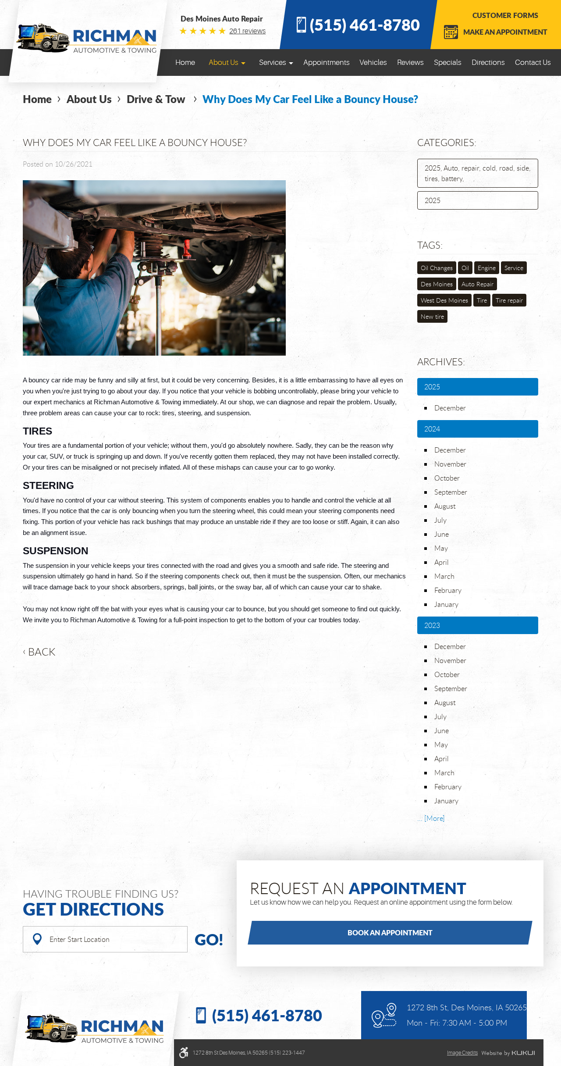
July (440, 520)
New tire (432, 316)
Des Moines (437, 284)
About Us (223, 62)
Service (513, 268)
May (441, 548)
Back (41, 652)
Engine (487, 268)
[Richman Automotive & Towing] (88, 38)
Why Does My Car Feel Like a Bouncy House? (310, 99)
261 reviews (247, 31)
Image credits (462, 1053)
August (444, 506)
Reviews (410, 62)
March (444, 576)
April (441, 562)
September (450, 492)
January (446, 604)
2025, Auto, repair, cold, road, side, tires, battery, (478, 173)
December (450, 408)
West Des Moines (444, 300)
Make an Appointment (505, 32)
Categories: (446, 142)
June (441, 534)
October (447, 478)
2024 (432, 429)
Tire (482, 300)
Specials (448, 62)
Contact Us (533, 62)
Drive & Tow (157, 99)
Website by (508, 1053)
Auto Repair (478, 284)
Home (185, 62)
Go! (209, 939)
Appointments (326, 62)
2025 (432, 200)
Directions (488, 62)
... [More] (431, 818)
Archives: (441, 361)
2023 (432, 625)
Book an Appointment (390, 932)
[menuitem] (185, 62)
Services (272, 62)
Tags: (430, 245)
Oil (465, 268)
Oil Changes (437, 268)
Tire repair (509, 300)
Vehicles (373, 62)
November (450, 464)
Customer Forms (505, 15)
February (448, 590)
